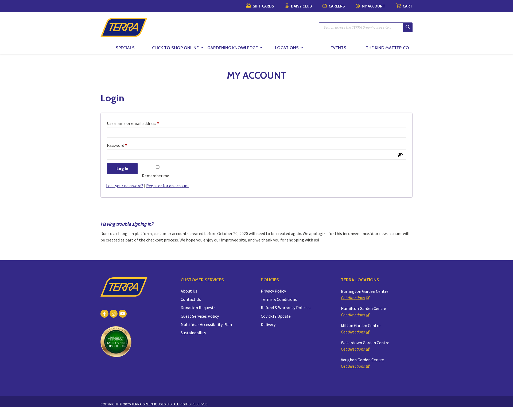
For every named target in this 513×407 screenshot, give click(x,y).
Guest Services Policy (200, 316)
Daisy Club (301, 6)
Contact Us (191, 299)
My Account (373, 6)
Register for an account (167, 185)
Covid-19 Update (276, 316)
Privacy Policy (273, 291)
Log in (122, 168)
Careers (336, 6)
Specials (125, 47)
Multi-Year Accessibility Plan (206, 324)
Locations (287, 47)
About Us (189, 291)
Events (338, 47)
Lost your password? (124, 185)
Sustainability (193, 332)
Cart (407, 6)
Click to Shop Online (175, 47)
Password (117, 145)
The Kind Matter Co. (388, 47)
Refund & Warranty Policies (285, 307)
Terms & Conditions (279, 299)
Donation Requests (198, 307)
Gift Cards (263, 6)
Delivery (268, 324)
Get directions (353, 297)
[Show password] (400, 155)
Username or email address (133, 123)
